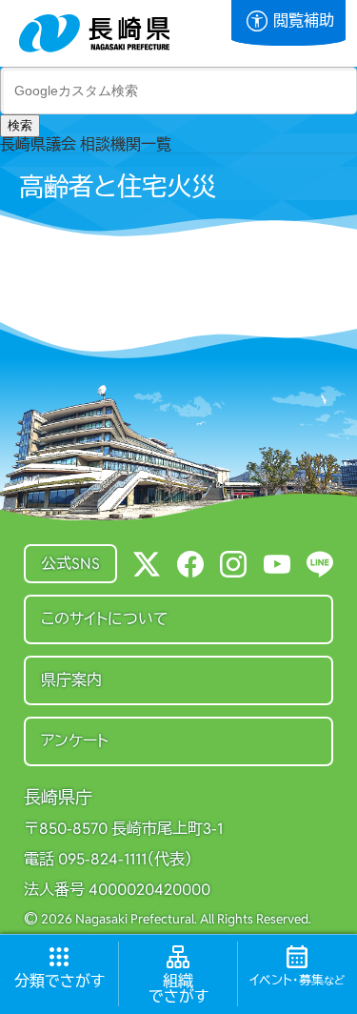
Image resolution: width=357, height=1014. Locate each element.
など (297, 980)
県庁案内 (71, 680)
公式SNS (70, 564)
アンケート (75, 741)
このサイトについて (105, 619)
